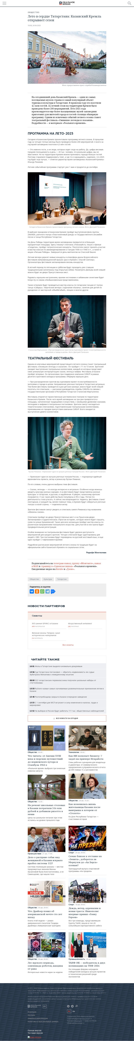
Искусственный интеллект (80, 624)
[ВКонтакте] (32, 591)
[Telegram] (47, 591)
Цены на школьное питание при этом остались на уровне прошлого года (46, 812)
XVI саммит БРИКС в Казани (45, 624)
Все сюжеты (68, 645)
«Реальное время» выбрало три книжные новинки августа (46, 763)
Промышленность (77, 959)
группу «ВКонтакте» (82, 563)
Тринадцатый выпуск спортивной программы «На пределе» (85, 863)
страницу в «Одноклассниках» (57, 566)
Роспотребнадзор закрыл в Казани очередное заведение (58, 697)
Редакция (32, 1012)
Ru (69, 1011)
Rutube (59, 569)
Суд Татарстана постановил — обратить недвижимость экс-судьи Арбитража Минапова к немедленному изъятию (62, 673)
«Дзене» (70, 569)
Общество (33, 12)
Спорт (71, 853)
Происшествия (34, 854)
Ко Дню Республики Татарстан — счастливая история (84, 811)
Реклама (31, 1015)
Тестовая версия (35, 1033)
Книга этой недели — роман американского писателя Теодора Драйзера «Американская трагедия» (45, 918)
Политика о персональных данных (43, 1022)
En (74, 1011)
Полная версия (34, 1030)
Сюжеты (37, 615)
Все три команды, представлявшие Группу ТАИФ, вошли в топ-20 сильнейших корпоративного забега (85, 917)
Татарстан (62, 579)
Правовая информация (38, 1018)
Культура (48, 579)
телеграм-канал (62, 563)
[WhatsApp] (42, 591)
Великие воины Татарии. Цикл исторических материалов (46, 635)
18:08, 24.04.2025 (34, 25)
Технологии (74, 752)
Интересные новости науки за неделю (45, 967)
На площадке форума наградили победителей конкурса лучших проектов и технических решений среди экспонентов (87, 969)
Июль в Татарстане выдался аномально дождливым (56, 666)
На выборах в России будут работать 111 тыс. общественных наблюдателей (67, 711)
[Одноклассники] (37, 591)
